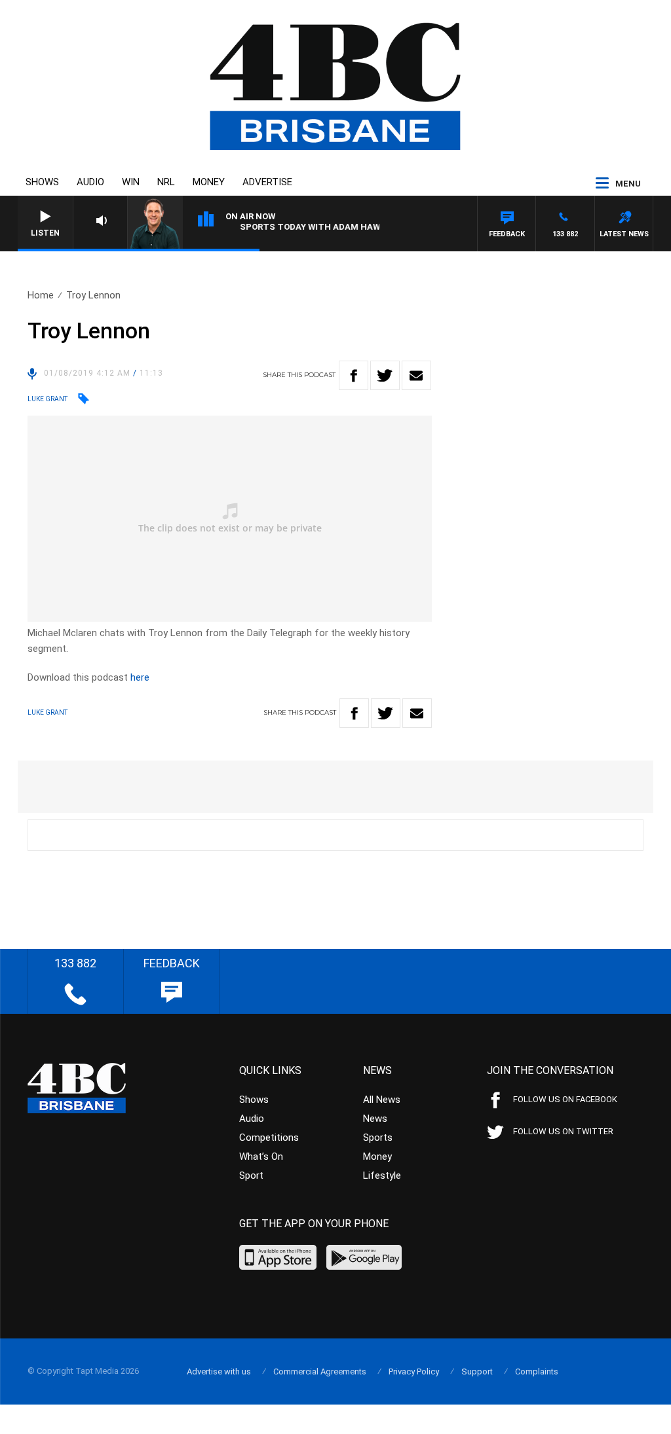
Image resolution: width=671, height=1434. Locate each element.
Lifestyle (382, 1175)
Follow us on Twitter (563, 1131)
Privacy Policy (414, 1371)
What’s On (261, 1156)
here (139, 677)
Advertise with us (219, 1371)
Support (477, 1371)
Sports (378, 1137)
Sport (251, 1175)
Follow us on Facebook (565, 1099)
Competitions (269, 1137)
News (375, 1118)
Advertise (267, 182)
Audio (90, 182)
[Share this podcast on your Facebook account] (353, 375)
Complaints (536, 1371)
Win (131, 182)
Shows (42, 182)
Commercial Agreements (319, 1371)
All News (381, 1099)
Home (41, 295)
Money (209, 182)
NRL (166, 182)
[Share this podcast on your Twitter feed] (385, 375)
